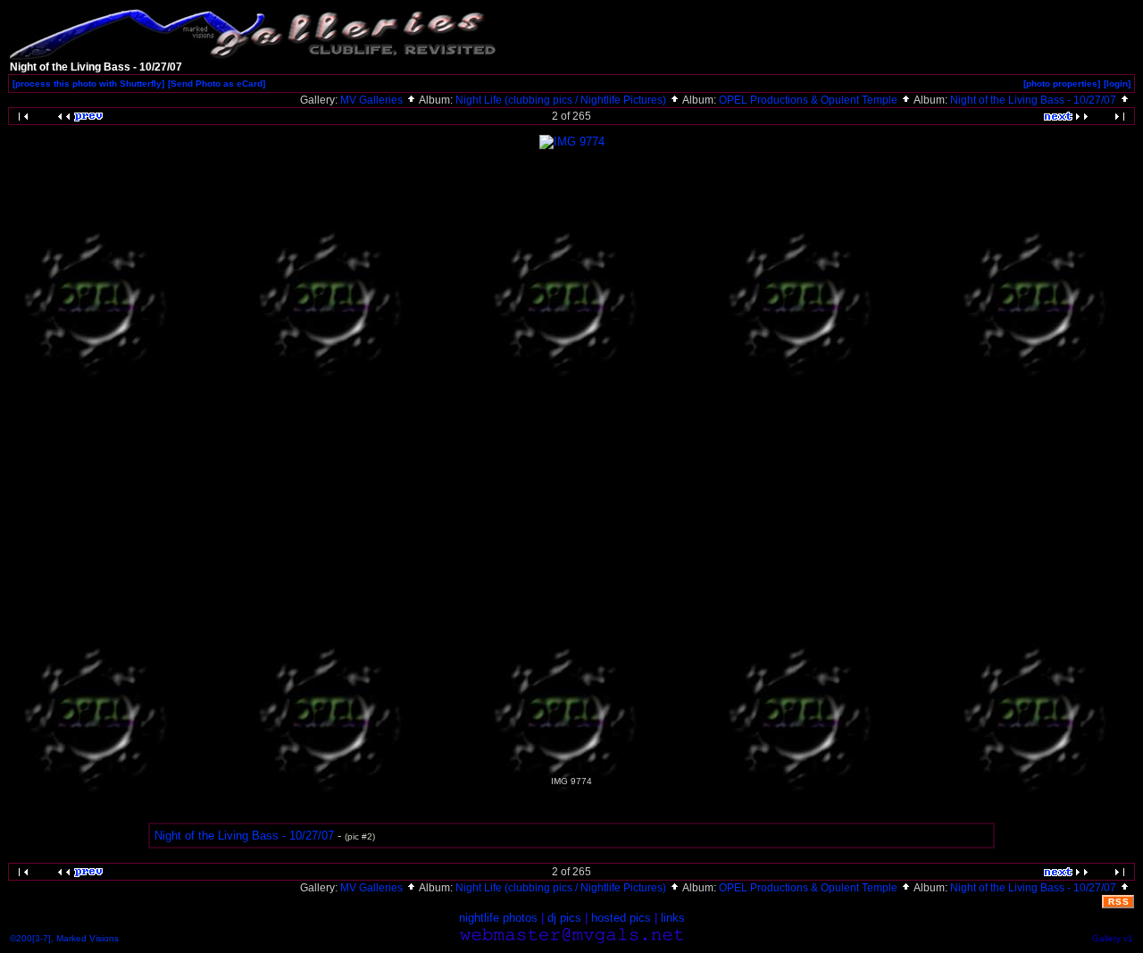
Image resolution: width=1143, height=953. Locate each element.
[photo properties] (1061, 83)
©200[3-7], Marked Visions (64, 938)
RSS (1119, 902)
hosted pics (621, 917)
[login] (1117, 83)
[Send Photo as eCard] (216, 83)
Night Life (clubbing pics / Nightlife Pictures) (562, 100)
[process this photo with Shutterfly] (88, 83)
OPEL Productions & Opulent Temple (809, 100)
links (673, 917)
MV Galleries (372, 100)
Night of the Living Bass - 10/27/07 (1034, 100)
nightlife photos (498, 917)
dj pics (564, 917)
